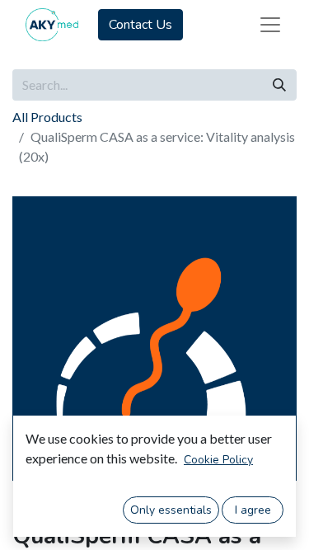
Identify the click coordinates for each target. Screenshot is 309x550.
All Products (47, 117)
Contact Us (140, 25)
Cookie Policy (218, 460)
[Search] (279, 85)
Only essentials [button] (171, 510)
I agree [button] (253, 510)
